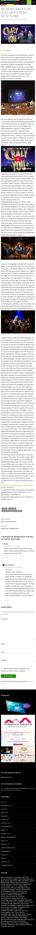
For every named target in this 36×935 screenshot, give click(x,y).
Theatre (3, 861)
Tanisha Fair (28, 924)
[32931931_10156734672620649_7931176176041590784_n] (18, 738)
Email (3, 652)
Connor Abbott (5, 886)
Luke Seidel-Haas (6, 914)
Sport (2, 858)
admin (3, 877)
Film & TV (4, 823)
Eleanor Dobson (25, 888)
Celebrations (5, 805)
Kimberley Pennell (23, 907)
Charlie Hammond (6, 884)
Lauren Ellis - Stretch (16, 909)
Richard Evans (12, 919)
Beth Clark (21, 881)
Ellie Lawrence (26, 889)
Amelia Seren (9, 877)
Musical (3, 5)
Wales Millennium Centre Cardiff (12, 511)
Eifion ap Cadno (15, 888)
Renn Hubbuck (15, 917)
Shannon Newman (6, 923)
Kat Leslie (4, 905)
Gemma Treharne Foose (8, 896)
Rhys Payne (4, 919)
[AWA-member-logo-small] (18, 722)
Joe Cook (13, 902)
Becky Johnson (5, 881)
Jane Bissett (21, 900)
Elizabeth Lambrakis (15, 889)
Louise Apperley (6, 912)
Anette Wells (25, 877)
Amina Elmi (17, 877)
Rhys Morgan (24, 917)
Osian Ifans (4, 916)
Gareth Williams (18, 895)
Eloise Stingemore (6, 891)
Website (4, 660)
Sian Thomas (16, 923)
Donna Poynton (5, 888)
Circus (3, 809)
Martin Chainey (26, 914)
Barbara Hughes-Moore (15, 879)
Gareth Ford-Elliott (6, 895)
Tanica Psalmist (20, 924)
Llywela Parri (18, 910)
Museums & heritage (7, 837)
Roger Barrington (22, 919)
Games (3, 830)
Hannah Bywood (6, 898)
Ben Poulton (14, 881)
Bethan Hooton (5, 882)
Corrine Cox (14, 886)
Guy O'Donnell (20, 896)
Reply (7, 558)
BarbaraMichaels (28, 879)
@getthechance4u (6, 777)
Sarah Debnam (13, 921)
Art (2, 802)
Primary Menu (33, 2)
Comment (4, 619)
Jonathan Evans (28, 902)
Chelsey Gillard (26, 884)
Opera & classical (6, 847)
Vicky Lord (15, 19)
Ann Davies (4, 879)
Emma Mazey (5, 893)
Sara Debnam (5, 921)
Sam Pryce (31, 919)
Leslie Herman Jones (7, 910)
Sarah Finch (22, 921)
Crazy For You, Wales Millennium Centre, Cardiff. (17, 485)
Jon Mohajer (20, 902)
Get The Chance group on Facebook (16, 788)
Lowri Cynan (15, 912)
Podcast (3, 854)
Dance (3, 812)
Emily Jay (23, 891)
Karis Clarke (25, 903)
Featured (3, 816)
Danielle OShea (23, 886)
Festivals (3, 819)
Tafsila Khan (11, 924)
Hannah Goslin (15, 898)
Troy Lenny (4, 926)
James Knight (13, 900)
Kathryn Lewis (30, 905)
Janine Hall (28, 900)
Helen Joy (23, 898)
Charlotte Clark (17, 884)
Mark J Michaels (16, 914)
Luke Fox (21, 912)
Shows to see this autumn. (8, 520)
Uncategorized (5, 865)
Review (5, 508)
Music (3, 840)
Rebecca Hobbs (5, 917)
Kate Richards (21, 905)
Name (3, 644)
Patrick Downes (22, 916)
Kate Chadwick (11, 905)
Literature (4, 833)
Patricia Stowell (12, 916)
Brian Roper (25, 882)
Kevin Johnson (5, 907)
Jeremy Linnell (5, 902)
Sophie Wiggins (24, 923)
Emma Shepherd (14, 893)
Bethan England (29, 881)
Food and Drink (5, 826)
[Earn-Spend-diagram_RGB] (18, 706)
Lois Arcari (25, 910)
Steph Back (4, 924)
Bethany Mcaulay (16, 882)
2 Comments (23, 19)
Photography (5, 851)
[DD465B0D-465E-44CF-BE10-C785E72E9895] (18, 754)
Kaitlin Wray (17, 903)
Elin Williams (5, 889)
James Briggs (5, 900)
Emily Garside (16, 891)
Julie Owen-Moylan (7, 903)
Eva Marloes (23, 893)
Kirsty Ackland (5, 909)
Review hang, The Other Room (10, 527)
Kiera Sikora (13, 907)
